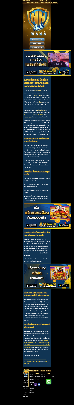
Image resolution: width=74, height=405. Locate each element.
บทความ (55, 2)
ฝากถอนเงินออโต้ (37, 379)
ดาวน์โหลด (36, 2)
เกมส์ (50, 2)
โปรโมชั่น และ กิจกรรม (31, 390)
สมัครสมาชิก (39, 115)
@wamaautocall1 (29, 115)
